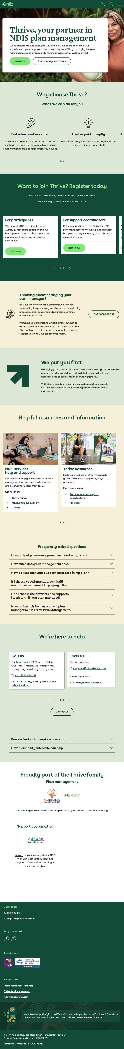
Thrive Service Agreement (17, 991)
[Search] (111, 4)
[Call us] (103, 4)
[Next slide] (70, 161)
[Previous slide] (54, 161)
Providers (75, 502)
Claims (16, 507)
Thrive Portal (19, 497)
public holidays (20, 685)
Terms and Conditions (15, 1043)
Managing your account (25, 502)
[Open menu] (120, 4)
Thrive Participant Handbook (18, 986)
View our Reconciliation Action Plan (85, 1017)
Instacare (41, 810)
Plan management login (16, 997)
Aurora (19, 855)
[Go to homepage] (8, 4)
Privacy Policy (35, 1043)
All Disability (23, 810)
